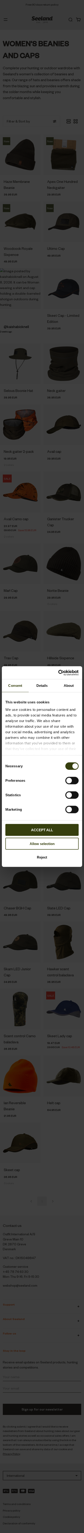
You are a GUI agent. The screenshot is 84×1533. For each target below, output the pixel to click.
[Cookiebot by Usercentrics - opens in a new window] (59, 673)
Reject (42, 857)
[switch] (72, 780)
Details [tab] (42, 686)
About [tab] (69, 686)
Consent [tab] (15, 686)
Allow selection (42, 843)
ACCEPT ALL (42, 830)
